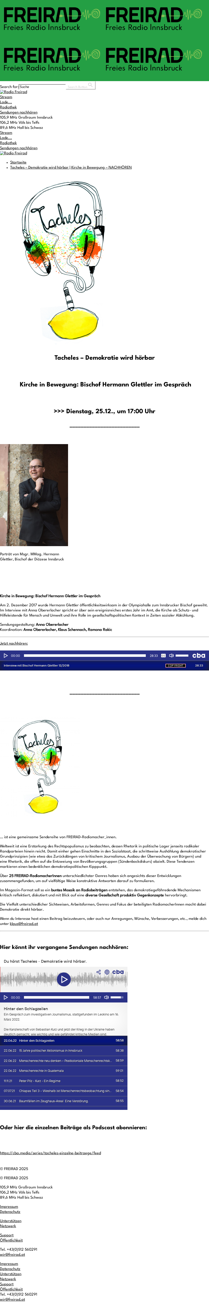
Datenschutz (10, 1212)
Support (7, 1235)
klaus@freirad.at (24, 924)
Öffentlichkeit (11, 1241)
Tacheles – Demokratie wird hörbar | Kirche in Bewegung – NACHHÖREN (71, 168)
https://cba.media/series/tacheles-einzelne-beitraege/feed (50, 1153)
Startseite (18, 163)
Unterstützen (10, 1221)
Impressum (9, 1207)
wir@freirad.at (12, 1255)
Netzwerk (8, 1226)
